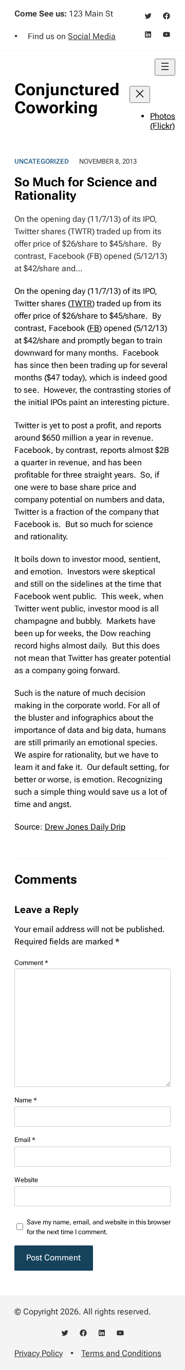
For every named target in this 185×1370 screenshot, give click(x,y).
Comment (31, 963)
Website (26, 1180)
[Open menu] (165, 67)
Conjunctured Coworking (66, 98)
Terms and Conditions (121, 1353)
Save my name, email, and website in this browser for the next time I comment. (99, 1227)
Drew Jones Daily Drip (85, 827)
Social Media (92, 36)
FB (94, 328)
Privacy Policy (38, 1353)
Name (25, 1100)
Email (24, 1140)
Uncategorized (41, 161)
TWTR (81, 303)
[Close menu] (140, 94)
